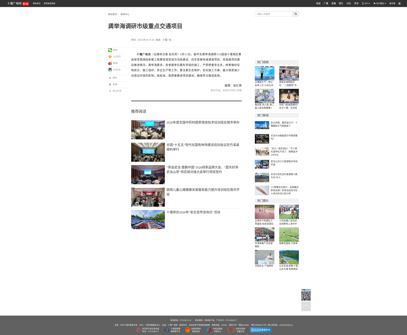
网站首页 (37, 3)
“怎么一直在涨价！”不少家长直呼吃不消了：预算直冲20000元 (284, 151)
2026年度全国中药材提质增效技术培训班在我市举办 (203, 122)
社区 (349, 3)
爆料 (113, 78)
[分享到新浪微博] (110, 63)
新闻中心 (125, 14)
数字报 (392, 3)
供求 (356, 3)
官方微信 (378, 3)
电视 (318, 3)
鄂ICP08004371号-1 (259, 325)
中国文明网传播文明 (240, 330)
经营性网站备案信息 (196, 330)
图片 (341, 3)
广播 (326, 3)
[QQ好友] (110, 70)
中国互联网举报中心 (217, 330)
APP (366, 3)
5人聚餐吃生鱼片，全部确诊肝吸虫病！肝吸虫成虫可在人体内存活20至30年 (285, 190)
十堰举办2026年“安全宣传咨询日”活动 (193, 212)
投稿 (113, 84)
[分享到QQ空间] (110, 57)
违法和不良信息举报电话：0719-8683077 (150, 330)
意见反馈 (115, 91)
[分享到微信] (110, 50)
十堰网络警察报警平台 (175, 330)
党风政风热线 (49, 3)
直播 (333, 3)
